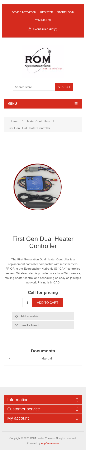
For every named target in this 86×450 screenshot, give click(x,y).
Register (46, 12)
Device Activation (24, 12)
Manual (47, 358)
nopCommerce (50, 443)
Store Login (65, 12)
